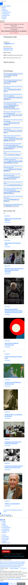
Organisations (5, 13)
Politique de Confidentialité (14, 579)
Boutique (4, 17)
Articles (4, 7)
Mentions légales (14, 568)
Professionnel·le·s (6, 12)
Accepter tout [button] (4, 583)
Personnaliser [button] (21, 583)
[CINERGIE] (5, 5)
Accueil (4, 521)
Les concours (5, 536)
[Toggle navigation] (1, 21)
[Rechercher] (1, 3)
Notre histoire (5, 538)
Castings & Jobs (6, 15)
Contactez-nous (6, 542)
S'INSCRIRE (6, 551)
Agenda (4, 9)
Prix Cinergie (5, 539)
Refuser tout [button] (13, 583)
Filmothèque (5, 10)
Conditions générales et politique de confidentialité (14, 556)
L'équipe (4, 541)
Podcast (4, 18)
